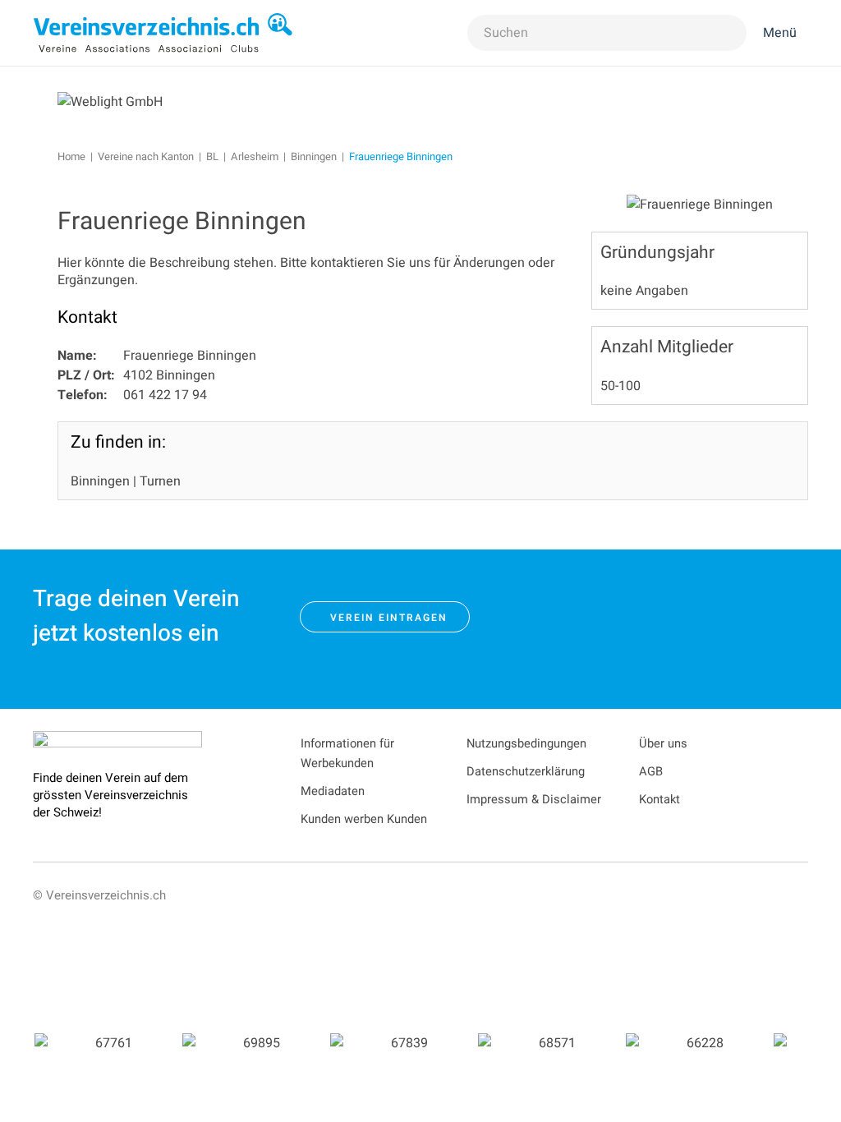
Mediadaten (333, 791)
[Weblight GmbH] (110, 101)
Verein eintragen (389, 617)
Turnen (160, 481)
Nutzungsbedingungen (526, 743)
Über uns (663, 743)
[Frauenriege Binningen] (700, 204)
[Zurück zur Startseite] (163, 33)
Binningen (100, 481)
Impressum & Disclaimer (533, 799)
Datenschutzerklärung (525, 771)
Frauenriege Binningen (181, 222)
